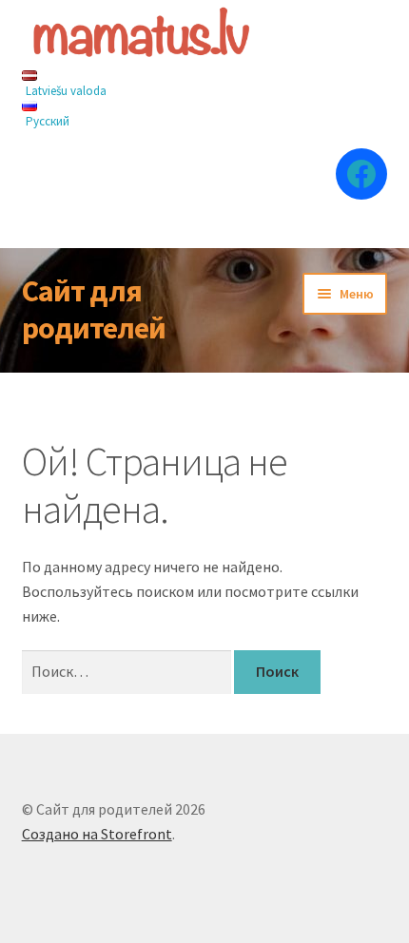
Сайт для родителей (94, 309)
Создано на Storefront (97, 833)
